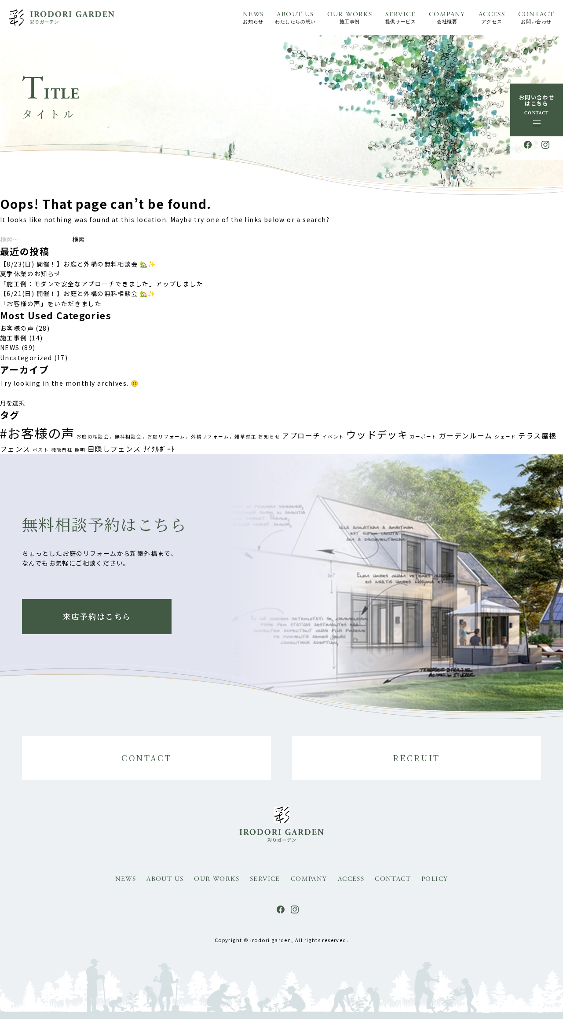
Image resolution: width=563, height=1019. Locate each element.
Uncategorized (26, 357)
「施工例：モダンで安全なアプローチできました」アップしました (101, 283)
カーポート (423, 436)
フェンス (15, 449)
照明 (80, 449)
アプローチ (301, 436)
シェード (505, 436)
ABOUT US (295, 17)
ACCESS (492, 17)
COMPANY (447, 17)
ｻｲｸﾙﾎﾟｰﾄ (159, 449)
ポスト (41, 449)
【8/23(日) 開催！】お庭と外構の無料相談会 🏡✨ (78, 263)
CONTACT (536, 17)
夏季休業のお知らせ (30, 273)
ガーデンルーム (466, 436)
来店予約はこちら (96, 616)
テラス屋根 (537, 436)
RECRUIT (416, 757)
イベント (333, 436)
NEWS (253, 17)
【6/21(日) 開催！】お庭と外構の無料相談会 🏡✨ (78, 293)
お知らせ (269, 436)
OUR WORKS (350, 17)
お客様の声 (17, 328)
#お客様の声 (37, 433)
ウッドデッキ (377, 434)
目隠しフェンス (114, 449)
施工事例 (13, 337)
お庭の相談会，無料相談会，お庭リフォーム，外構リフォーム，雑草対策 (166, 436)
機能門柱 (62, 449)
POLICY (434, 879)
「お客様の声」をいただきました (51, 303)
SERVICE (400, 17)
